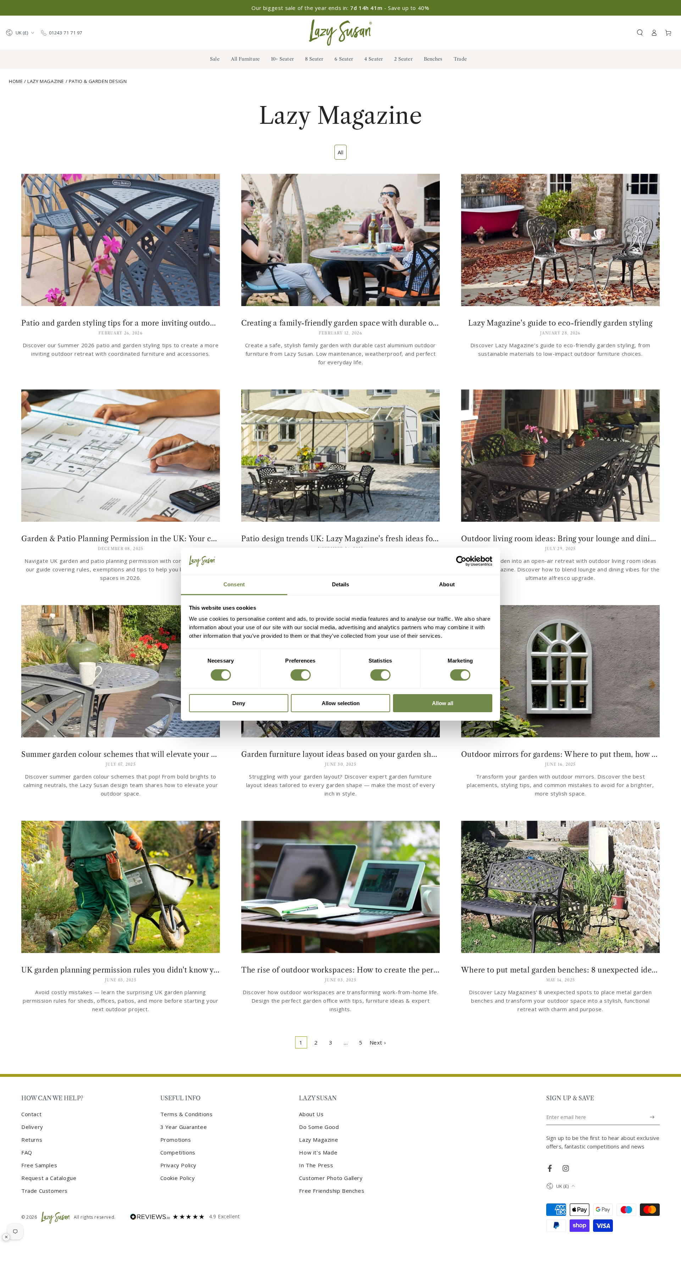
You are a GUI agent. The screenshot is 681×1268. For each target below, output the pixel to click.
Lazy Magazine (45, 81)
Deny (238, 703)
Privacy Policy (178, 1165)
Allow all (442, 703)
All (341, 152)
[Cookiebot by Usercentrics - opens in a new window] (461, 561)
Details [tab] (340, 584)
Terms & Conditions (186, 1114)
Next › (378, 1042)
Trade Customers (44, 1190)
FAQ (26, 1152)
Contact (31, 1114)
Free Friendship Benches (331, 1190)
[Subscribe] (652, 1117)
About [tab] (447, 584)
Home (16, 81)
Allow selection (341, 703)
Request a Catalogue (48, 1177)
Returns (31, 1139)
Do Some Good (319, 1126)
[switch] (300, 675)
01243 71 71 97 (65, 32)
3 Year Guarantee (183, 1126)
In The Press (316, 1165)
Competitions (177, 1152)
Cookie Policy (177, 1177)
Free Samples (39, 1165)
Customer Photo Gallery (330, 1177)
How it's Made (318, 1152)
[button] (640, 32)
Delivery (32, 1126)
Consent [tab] (234, 584)
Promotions (175, 1139)
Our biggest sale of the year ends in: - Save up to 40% (340, 7)
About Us (311, 1114)
